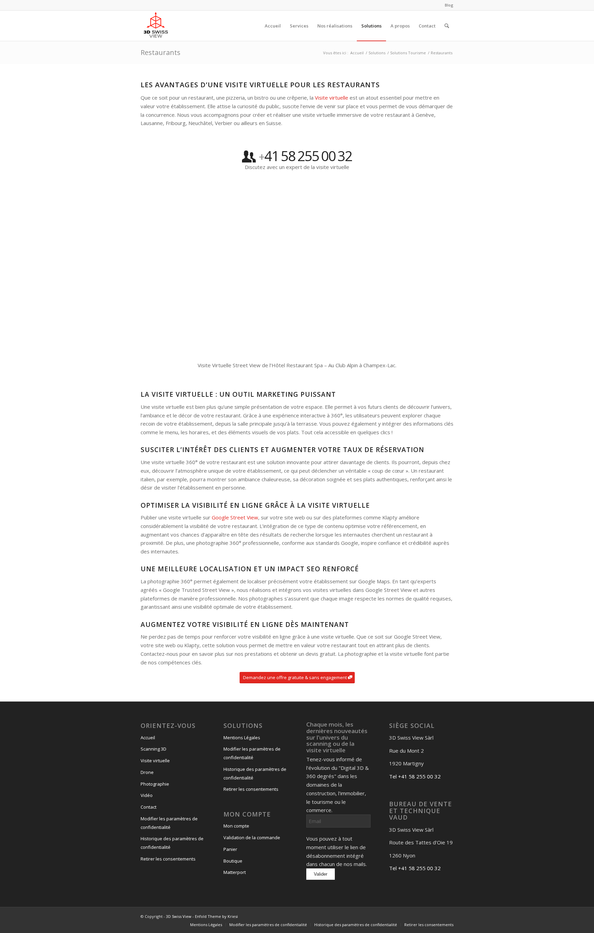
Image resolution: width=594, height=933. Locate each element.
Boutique (232, 861)
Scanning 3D (153, 749)
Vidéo (147, 795)
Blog (449, 5)
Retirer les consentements (168, 859)
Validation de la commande (251, 837)
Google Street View (235, 517)
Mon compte (236, 826)
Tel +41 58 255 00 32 (415, 776)
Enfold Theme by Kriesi (216, 916)
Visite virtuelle (331, 97)
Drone (147, 772)
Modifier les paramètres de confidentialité (169, 823)
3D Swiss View (178, 916)
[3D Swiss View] (156, 26)
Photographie (155, 784)
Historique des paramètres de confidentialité (172, 842)
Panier (230, 849)
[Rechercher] (446, 26)
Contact (148, 807)
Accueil (148, 737)
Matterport (234, 872)
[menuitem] (447, 5)
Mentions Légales (241, 737)
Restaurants (160, 52)
